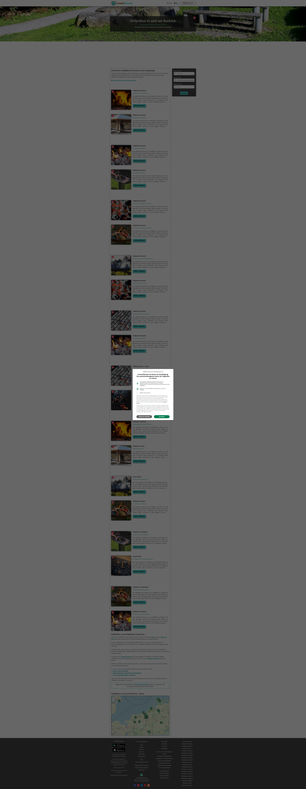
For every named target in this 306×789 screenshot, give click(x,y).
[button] (153, 393)
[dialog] (153, 394)
